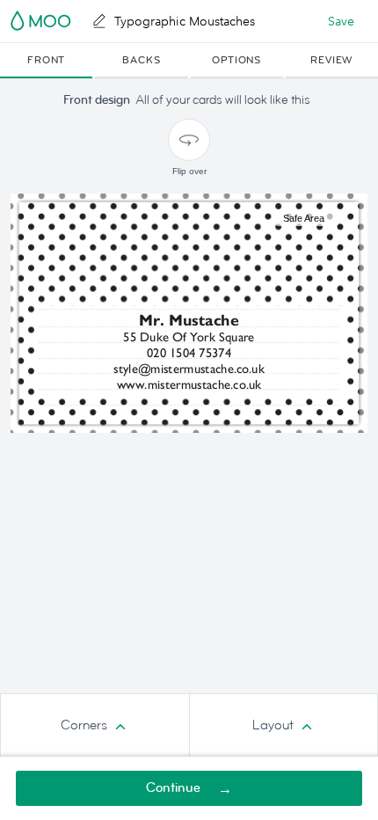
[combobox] (95, 726)
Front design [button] (96, 100)
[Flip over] (189, 140)
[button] (46, 60)
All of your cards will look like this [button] (222, 100)
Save (341, 21)
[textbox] (189, 338)
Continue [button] (173, 788)
